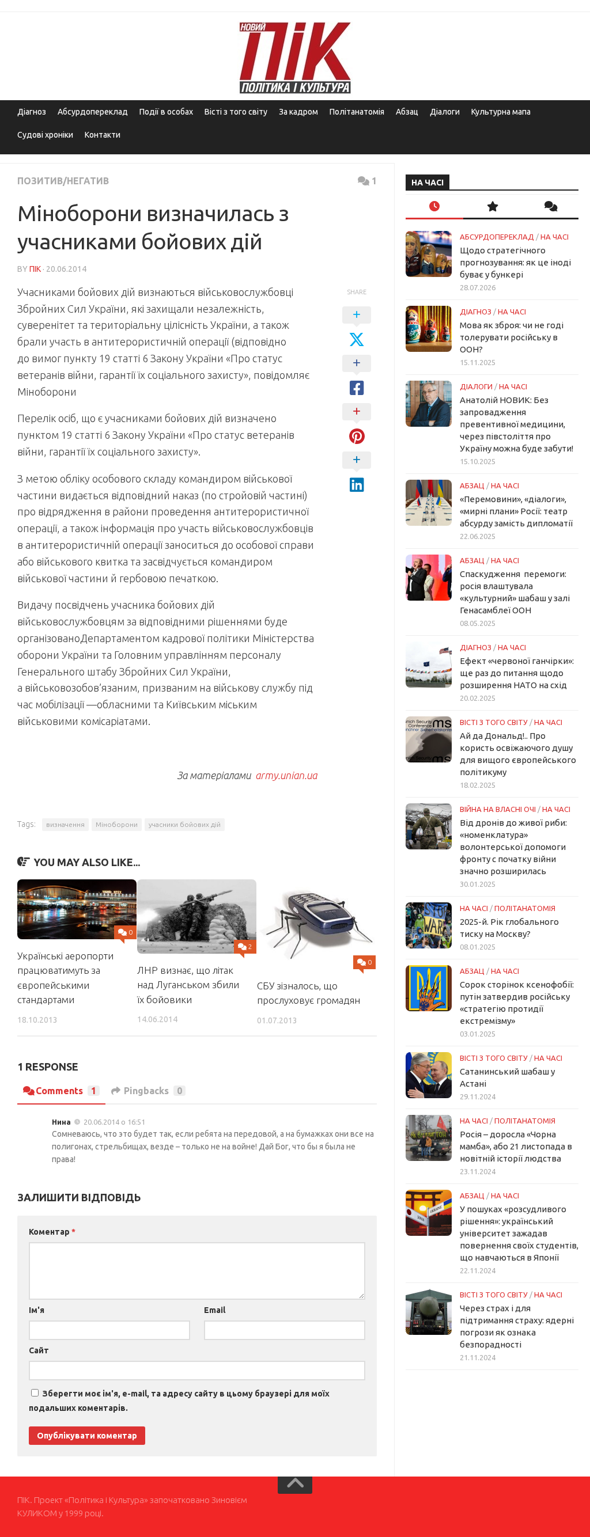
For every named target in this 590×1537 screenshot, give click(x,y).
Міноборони (117, 824)
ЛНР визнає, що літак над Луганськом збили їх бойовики (188, 985)
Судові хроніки (45, 134)
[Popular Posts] (492, 207)
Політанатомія (357, 111)
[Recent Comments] (549, 207)
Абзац (407, 111)
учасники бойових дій (185, 824)
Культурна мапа (501, 111)
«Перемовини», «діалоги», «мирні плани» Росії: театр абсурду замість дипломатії (516, 511)
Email (214, 1310)
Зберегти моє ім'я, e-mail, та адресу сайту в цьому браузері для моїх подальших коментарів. (179, 1401)
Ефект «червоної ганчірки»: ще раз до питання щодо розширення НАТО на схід (517, 673)
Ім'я (36, 1310)
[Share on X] (356, 327)
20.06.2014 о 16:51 (114, 1122)
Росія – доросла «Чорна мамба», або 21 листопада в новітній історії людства (516, 1146)
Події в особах (166, 111)
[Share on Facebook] (356, 376)
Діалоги (445, 111)
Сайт (39, 1350)
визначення (65, 824)
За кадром (298, 111)
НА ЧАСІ (554, 237)
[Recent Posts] (434, 207)
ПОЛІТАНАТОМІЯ (524, 908)
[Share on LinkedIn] (356, 472)
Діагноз (31, 111)
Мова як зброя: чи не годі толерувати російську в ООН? (511, 337)
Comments (66, 1091)
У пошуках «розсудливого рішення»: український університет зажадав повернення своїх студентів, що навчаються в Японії (519, 1233)
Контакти (102, 134)
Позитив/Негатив (63, 181)
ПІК (35, 269)
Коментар (52, 1231)
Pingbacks (153, 1091)
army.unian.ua (286, 775)
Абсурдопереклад (93, 111)
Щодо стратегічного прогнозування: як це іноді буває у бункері (515, 262)
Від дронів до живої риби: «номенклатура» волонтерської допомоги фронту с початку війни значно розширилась (513, 847)
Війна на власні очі (498, 809)
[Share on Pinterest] (356, 424)
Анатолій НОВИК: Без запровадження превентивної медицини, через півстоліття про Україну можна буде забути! (516, 424)
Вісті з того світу (236, 111)
